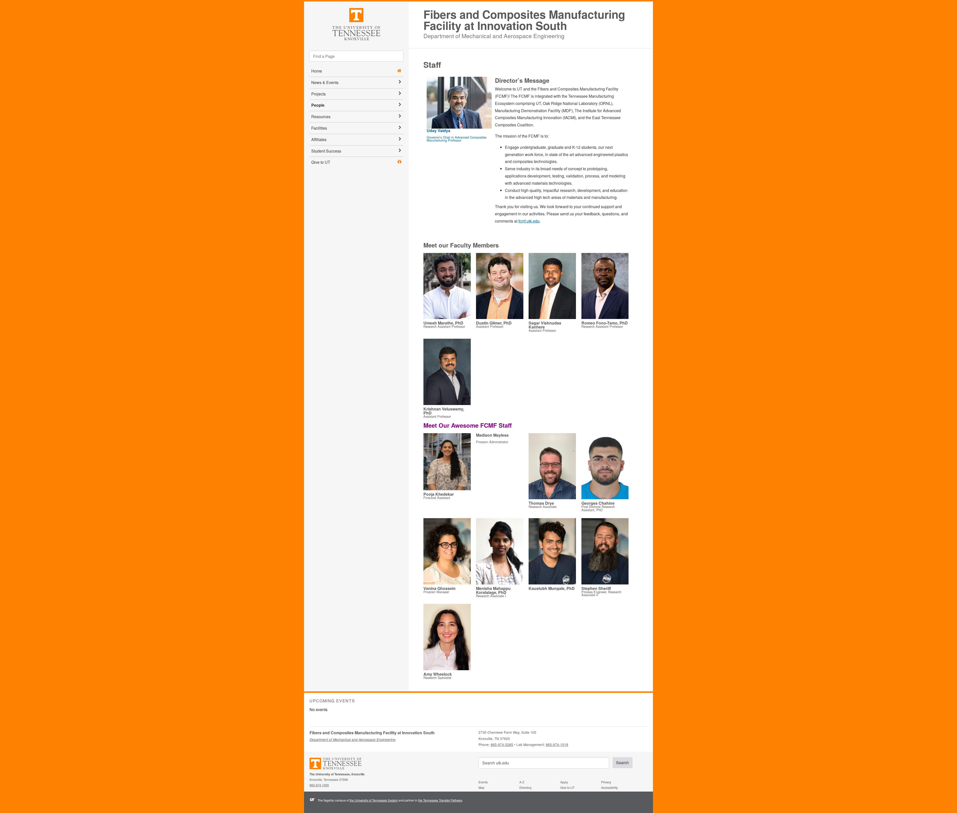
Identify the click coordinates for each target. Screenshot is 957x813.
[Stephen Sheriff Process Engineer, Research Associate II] (605, 552)
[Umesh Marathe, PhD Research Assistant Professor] (447, 286)
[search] (356, 56)
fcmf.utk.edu (529, 221)
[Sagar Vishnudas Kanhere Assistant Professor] (552, 286)
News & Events (324, 82)
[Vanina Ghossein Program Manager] (447, 552)
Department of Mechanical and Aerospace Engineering (493, 35)
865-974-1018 (557, 744)
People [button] (317, 105)
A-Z (521, 782)
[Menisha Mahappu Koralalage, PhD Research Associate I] (499, 552)
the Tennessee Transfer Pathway (440, 800)
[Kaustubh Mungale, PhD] (552, 552)
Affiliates (318, 139)
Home (316, 71)
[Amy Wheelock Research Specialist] (447, 637)
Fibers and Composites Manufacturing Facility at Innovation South (524, 20)
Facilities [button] (319, 128)
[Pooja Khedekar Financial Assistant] (447, 462)
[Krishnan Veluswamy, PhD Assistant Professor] (447, 372)
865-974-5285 (502, 744)
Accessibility (609, 787)
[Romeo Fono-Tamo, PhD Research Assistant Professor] (605, 286)
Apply (564, 782)
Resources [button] (320, 116)
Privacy (606, 782)
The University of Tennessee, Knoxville (356, 23)
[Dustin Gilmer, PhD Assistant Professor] (499, 286)
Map (481, 787)
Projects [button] (318, 94)
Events (483, 782)
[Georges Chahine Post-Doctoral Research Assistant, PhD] (605, 467)
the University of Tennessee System (374, 800)
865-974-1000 (319, 785)
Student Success (326, 151)
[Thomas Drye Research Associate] (552, 467)
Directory (525, 787)
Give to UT (320, 162)
